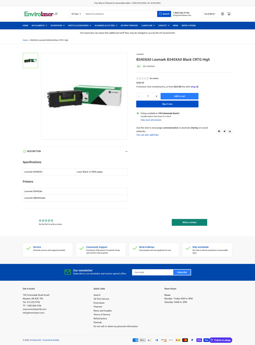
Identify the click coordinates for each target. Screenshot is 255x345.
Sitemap (98, 322)
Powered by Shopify (51, 340)
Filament (98, 306)
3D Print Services (129, 25)
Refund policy (100, 318)
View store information (151, 120)
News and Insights (103, 310)
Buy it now (167, 104)
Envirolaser (99, 303)
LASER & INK (146, 25)
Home (25, 25)
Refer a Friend (189, 25)
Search (97, 295)
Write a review (189, 222)
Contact (162, 25)
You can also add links (147, 135)
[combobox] (127, 13)
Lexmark (140, 54)
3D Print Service (101, 299)
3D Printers (56, 25)
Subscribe (182, 272)
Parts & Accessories (78, 25)
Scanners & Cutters (105, 25)
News (175, 25)
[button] (142, 78)
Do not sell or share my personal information (116, 326)
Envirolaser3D (35, 340)
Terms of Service (102, 314)
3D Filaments (38, 25)
